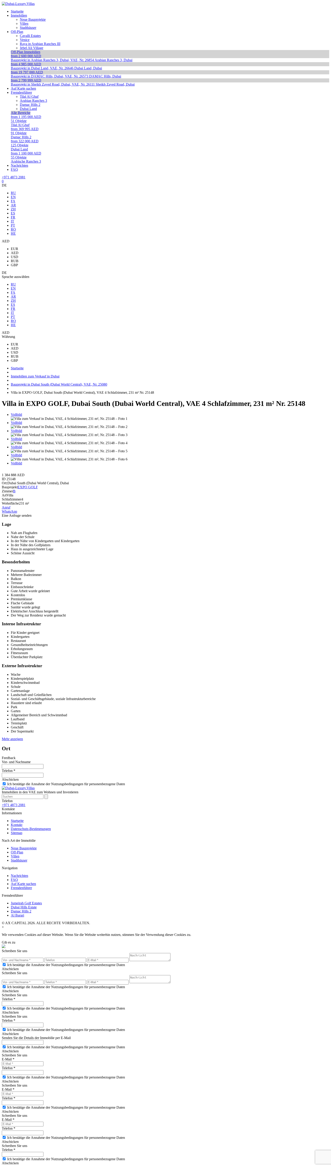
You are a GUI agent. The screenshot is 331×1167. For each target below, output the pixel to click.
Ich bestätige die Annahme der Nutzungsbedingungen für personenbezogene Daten (66, 784)
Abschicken (10, 779)
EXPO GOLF (28, 487)
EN (13, 197)
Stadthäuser (19, 860)
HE (13, 233)
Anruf (6, 507)
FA (13, 201)
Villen (15, 856)
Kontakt (16, 825)
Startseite (17, 821)
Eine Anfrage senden (17, 515)
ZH (13, 209)
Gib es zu (8, 942)
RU (13, 193)
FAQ (14, 880)
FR (13, 217)
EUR (14, 249)
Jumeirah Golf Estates (26, 903)
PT (13, 225)
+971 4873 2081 (13, 177)
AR (13, 205)
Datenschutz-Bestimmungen (31, 829)
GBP (14, 265)
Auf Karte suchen (23, 884)
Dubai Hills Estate (24, 907)
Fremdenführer (21, 888)
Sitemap (16, 833)
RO (13, 229)
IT (12, 221)
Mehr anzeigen (12, 739)
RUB (14, 261)
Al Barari (17, 915)
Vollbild (16, 414)
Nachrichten (19, 876)
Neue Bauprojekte (24, 848)
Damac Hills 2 (21, 911)
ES (13, 213)
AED (14, 253)
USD (14, 257)
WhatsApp (9, 511)
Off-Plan (17, 852)
